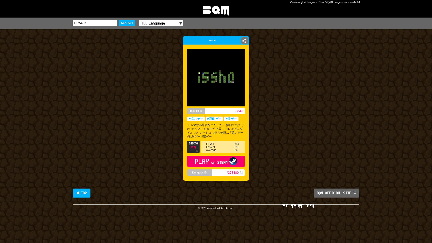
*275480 (233, 172)
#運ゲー (231, 119)
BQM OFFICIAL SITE (334, 193)
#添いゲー (196, 119)
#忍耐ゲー (214, 119)
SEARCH (127, 23)
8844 (239, 111)
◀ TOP (81, 193)
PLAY (211, 161)
